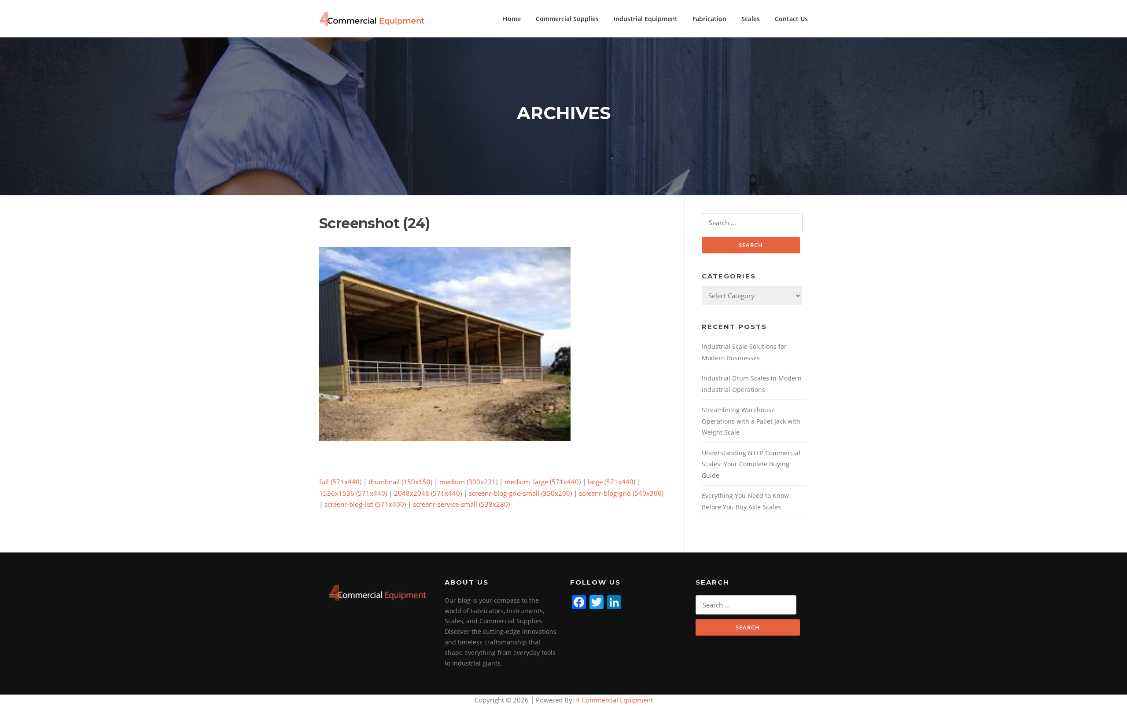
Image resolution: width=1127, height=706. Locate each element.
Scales (750, 19)
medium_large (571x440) (543, 481)
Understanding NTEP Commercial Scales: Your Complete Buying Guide (751, 464)
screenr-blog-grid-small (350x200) (520, 493)
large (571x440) (611, 481)
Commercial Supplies (567, 19)
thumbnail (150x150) (400, 481)
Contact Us (791, 19)
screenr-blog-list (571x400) (365, 504)
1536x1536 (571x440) (353, 493)
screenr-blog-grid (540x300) (621, 493)
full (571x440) (340, 481)
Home (512, 19)
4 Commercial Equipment (613, 699)
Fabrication (709, 19)
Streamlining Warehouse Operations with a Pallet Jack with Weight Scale (751, 421)
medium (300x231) (468, 481)
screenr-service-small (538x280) (461, 504)
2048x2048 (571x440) (428, 493)
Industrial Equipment (646, 19)
